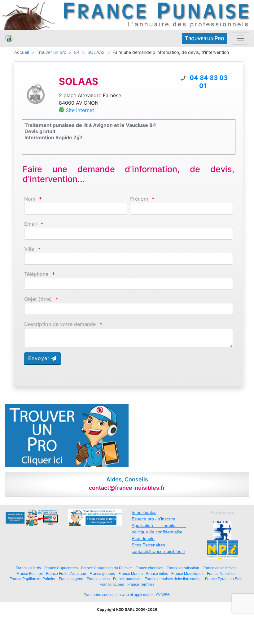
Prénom (139, 199)
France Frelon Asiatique (66, 573)
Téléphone (36, 274)
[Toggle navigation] (240, 38)
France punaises (127, 579)
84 (77, 52)
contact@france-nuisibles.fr (158, 551)
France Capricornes (61, 568)
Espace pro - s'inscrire (153, 518)
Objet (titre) (38, 299)
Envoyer (39, 358)
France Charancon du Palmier (106, 568)
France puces (98, 579)
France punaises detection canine (173, 579)
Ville (29, 249)
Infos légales (144, 512)
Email (30, 224)
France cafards (28, 568)
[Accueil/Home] (9, 38)
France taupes (112, 584)
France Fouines (29, 573)
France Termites (140, 584)
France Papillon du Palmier (32, 579)
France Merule (130, 573)
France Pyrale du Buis (223, 579)
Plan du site (143, 538)
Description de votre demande (60, 324)
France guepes (102, 573)
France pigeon (71, 579)
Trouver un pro (51, 52)
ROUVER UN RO (204, 38)
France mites (157, 573)
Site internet (80, 110)
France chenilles (149, 568)
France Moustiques (187, 573)
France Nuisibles (221, 573)
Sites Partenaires (148, 544)
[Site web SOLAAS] (36, 93)
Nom (29, 199)
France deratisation (183, 568)
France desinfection (219, 568)
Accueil (21, 52)
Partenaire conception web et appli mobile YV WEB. (127, 595)
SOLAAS (96, 52)
